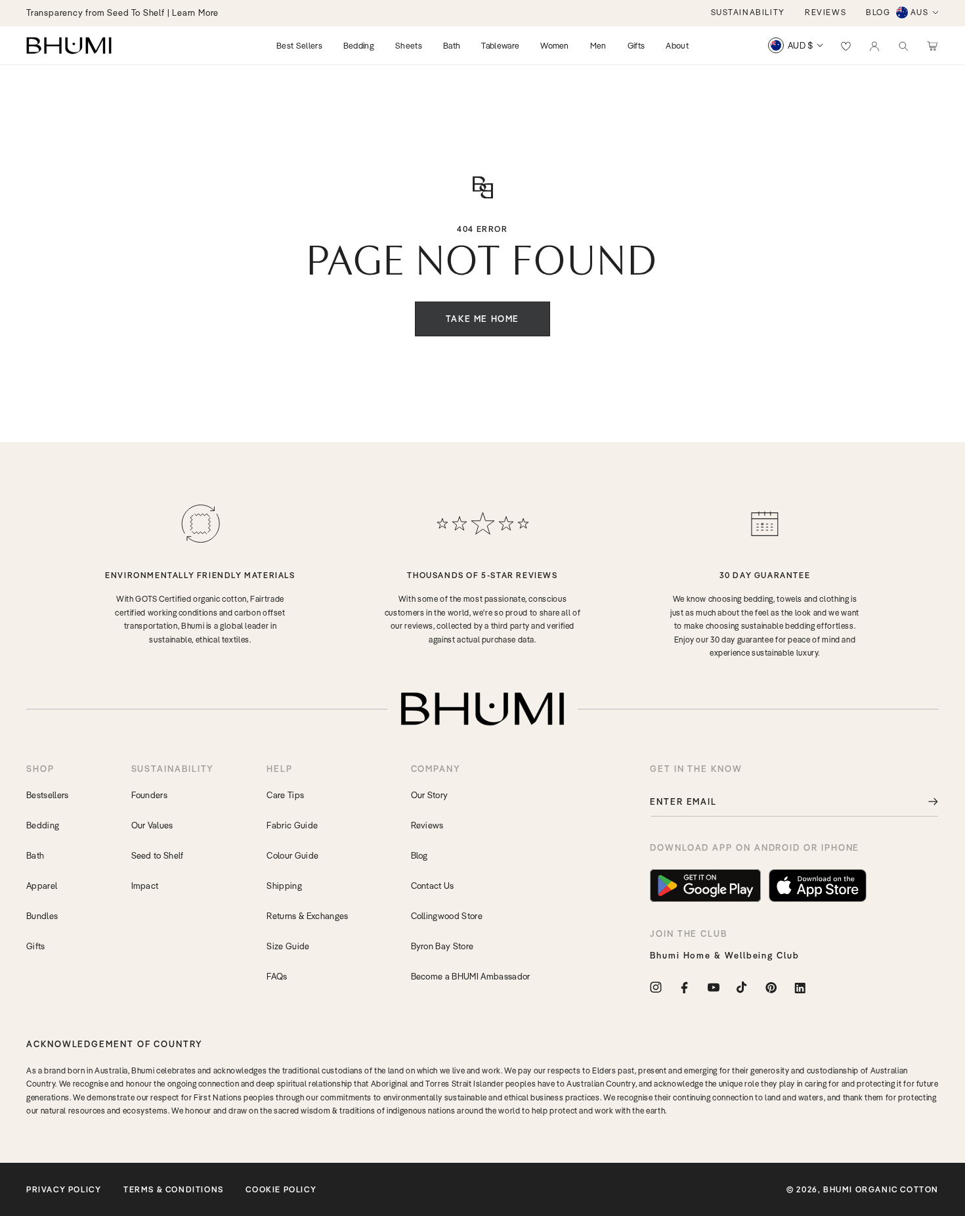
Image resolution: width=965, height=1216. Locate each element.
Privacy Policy (63, 1189)
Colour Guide (292, 855)
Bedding (42, 825)
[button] (903, 45)
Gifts (35, 946)
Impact (145, 885)
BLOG (878, 12)
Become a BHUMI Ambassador (470, 976)
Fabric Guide (292, 825)
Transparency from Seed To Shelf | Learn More (122, 12)
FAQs (277, 976)
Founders (149, 795)
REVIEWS (825, 12)
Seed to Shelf (157, 855)
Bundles (42, 916)
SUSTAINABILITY (748, 12)
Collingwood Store (446, 916)
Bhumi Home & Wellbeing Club (725, 955)
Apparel (41, 885)
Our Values (152, 825)
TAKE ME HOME (482, 318)
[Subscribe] (923, 801)
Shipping (284, 885)
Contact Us (432, 885)
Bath (35, 855)
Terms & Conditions (173, 1189)
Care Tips (285, 795)
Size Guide (288, 946)
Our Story (429, 795)
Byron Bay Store (442, 946)
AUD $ (800, 45)
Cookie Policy (281, 1189)
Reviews (427, 825)
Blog (419, 855)
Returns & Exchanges (307, 916)
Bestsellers (47, 795)
